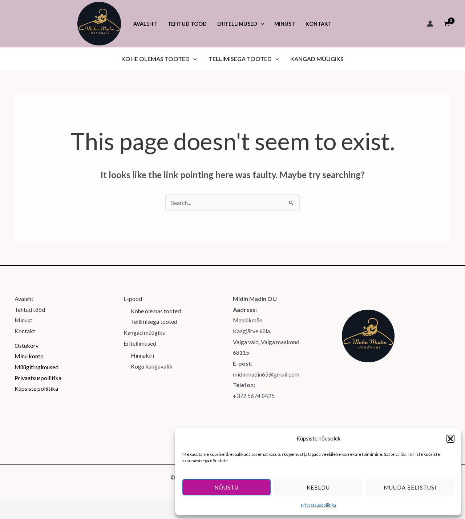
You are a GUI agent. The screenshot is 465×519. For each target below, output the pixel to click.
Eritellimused (140, 343)
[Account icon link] (430, 23)
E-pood (133, 298)
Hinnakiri (142, 355)
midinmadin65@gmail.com (266, 374)
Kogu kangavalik (152, 366)
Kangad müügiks (144, 332)
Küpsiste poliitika (36, 388)
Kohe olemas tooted (156, 310)
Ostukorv (27, 345)
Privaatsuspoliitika (318, 505)
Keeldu (318, 487)
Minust (23, 320)
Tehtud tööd (30, 309)
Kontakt (25, 330)
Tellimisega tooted (154, 321)
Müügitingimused (36, 366)
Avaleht (24, 298)
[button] (450, 438)
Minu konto (29, 356)
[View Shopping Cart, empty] (446, 24)
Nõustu (226, 487)
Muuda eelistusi (410, 487)
